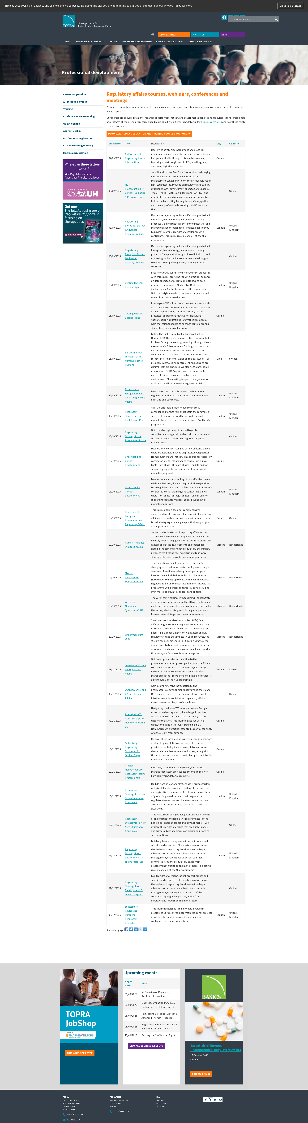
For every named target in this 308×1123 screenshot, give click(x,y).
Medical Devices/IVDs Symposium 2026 (134, 577)
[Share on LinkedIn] (136, 929)
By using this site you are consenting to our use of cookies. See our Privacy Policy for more (136, 5)
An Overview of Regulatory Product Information (136, 158)
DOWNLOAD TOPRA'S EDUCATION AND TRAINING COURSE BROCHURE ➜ (149, 133)
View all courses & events (146, 1045)
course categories (212, 121)
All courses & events (75, 101)
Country (234, 143)
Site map (160, 1106)
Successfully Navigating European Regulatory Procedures (131, 915)
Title (128, 143)
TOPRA (93, 23)
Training (68, 108)
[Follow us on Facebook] (205, 1099)
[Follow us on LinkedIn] (215, 1099)
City (218, 143)
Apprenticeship (72, 130)
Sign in (224, 35)
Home (158, 1097)
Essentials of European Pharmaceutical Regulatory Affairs (215, 1048)
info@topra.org (73, 1119)
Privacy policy (162, 1103)
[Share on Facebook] (126, 929)
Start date (115, 143)
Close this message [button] (290, 5)
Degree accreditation (75, 152)
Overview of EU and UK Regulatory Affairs (135, 669)
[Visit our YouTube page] (220, 1099)
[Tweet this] (131, 929)
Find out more (201, 1073)
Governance (161, 1100)
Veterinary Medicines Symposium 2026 (134, 606)
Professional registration (78, 138)
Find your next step (80, 1053)
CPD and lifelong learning (78, 145)
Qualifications (71, 123)
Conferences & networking (79, 116)
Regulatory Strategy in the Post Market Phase (135, 416)
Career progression (74, 94)
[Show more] (145, 929)
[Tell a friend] (140, 929)
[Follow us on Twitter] (210, 1099)
